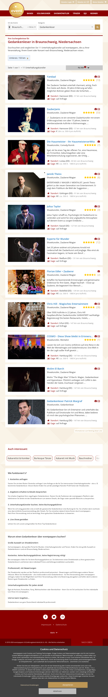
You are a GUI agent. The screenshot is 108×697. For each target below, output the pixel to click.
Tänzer (76, 13)
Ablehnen (57, 691)
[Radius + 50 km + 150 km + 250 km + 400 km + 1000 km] (32, 27)
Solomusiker (43, 13)
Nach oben (87, 642)
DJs (85, 13)
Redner (94, 13)
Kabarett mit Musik (65, 458)
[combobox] (73, 27)
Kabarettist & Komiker (19, 458)
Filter (82, 67)
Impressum (46, 624)
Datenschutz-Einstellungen (30, 685)
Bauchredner (85, 458)
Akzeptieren (68, 685)
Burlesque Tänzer (42, 458)
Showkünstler (61, 13)
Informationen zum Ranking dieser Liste (88, 431)
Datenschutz (61, 624)
